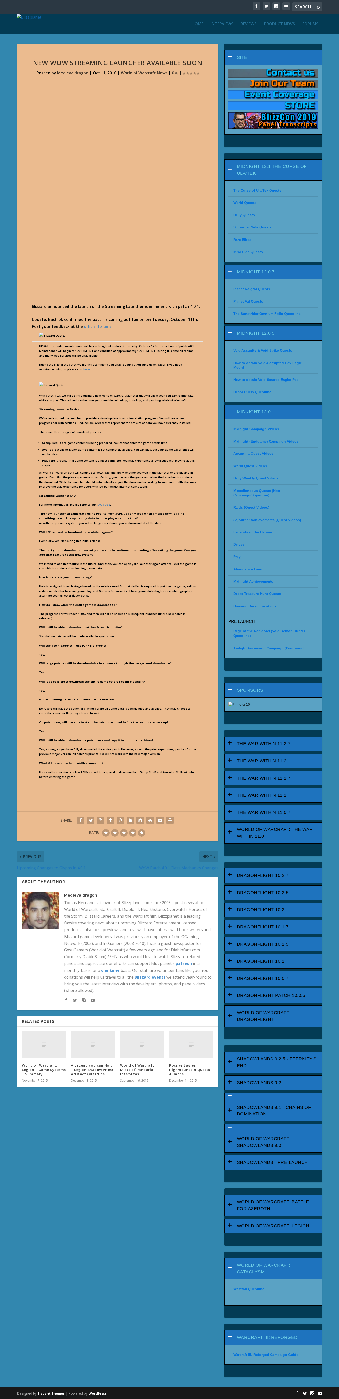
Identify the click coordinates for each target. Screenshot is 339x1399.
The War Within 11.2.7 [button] (264, 743)
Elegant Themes (51, 1393)
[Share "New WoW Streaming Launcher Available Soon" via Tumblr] (110, 820)
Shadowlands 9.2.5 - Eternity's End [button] (277, 1062)
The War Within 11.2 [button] (262, 760)
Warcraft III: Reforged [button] (267, 1337)
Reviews (249, 24)
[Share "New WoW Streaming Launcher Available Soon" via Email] (160, 820)
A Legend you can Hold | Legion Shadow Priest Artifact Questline (92, 1069)
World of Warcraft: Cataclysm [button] (263, 1268)
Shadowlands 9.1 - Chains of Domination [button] (274, 1110)
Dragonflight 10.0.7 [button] (263, 978)
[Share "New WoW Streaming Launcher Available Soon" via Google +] (100, 820)
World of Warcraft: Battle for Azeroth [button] (273, 1205)
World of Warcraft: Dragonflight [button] (263, 1016)
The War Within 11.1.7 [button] (264, 778)
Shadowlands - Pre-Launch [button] (272, 1162)
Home (197, 24)
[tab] (273, 57)
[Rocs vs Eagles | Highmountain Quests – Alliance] (191, 1044)
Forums (310, 24)
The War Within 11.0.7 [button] (264, 812)
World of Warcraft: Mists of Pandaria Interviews (137, 1069)
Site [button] (242, 57)
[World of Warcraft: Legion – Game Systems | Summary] (44, 1044)
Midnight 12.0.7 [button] (256, 271)
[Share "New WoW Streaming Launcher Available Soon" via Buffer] (140, 820)
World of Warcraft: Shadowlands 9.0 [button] (263, 1142)
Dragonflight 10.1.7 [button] (263, 926)
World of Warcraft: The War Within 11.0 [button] (275, 833)
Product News (279, 24)
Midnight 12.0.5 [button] (256, 333)
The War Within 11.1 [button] (262, 795)
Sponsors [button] (250, 690)
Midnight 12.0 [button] (254, 411)
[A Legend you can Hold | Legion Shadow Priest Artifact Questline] (93, 1044)
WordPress (98, 1393)
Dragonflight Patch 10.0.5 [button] (271, 995)
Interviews (222, 24)
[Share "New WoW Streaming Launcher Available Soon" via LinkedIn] (130, 820)
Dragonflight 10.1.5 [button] (263, 944)
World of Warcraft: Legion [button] (273, 1225)
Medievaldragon (72, 73)
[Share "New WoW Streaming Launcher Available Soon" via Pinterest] (120, 820)
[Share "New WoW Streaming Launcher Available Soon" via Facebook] (81, 820)
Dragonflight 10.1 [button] (261, 961)
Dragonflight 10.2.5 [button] (263, 892)
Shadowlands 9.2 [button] (259, 1082)
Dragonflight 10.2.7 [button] (263, 875)
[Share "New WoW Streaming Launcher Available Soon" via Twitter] (91, 820)
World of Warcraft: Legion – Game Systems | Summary (44, 1069)
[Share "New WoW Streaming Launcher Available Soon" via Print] (170, 820)
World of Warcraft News (144, 73)
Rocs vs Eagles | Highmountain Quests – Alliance (191, 1069)
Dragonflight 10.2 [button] (261, 909)
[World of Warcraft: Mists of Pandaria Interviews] (142, 1044)
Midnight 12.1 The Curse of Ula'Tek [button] (272, 170)
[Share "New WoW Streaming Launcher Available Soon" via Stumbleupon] (150, 820)
